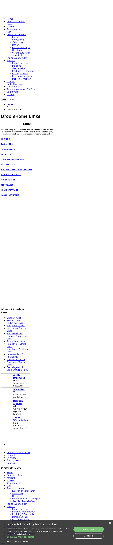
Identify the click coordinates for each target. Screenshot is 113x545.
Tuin (9, 32)
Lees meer (29, 534)
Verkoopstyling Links (17, 370)
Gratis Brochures (15, 84)
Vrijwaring (11, 457)
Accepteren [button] (88, 529)
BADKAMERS (7, 144)
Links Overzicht (14, 317)
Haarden (11, 81)
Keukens (11, 24)
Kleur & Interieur (20, 63)
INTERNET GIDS (8, 164)
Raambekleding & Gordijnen (21, 48)
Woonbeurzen (14, 29)
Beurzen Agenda (18, 402)
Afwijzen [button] (88, 536)
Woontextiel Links (16, 341)
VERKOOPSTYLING (9, 190)
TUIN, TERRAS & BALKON (12, 159)
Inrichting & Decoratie (23, 71)
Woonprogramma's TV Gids (21, 89)
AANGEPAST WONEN (10, 195)
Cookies (11, 463)
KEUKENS (5, 139)
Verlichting (17, 42)
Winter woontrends (16, 34)
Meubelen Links (14, 333)
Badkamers (12, 92)
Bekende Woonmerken (19, 67)
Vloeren (10, 26)
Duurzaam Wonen (16, 21)
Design (15, 45)
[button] (39, 537)
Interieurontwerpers (22, 76)
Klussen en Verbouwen (18, 38)
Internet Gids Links (16, 359)
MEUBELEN (6, 154)
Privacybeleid (13, 460)
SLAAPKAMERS (8, 149)
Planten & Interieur (21, 79)
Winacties (19, 389)
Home (10, 19)
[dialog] (56, 532)
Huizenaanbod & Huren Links (15, 355)
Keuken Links (13, 320)
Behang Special (20, 73)
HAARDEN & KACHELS (11, 175)
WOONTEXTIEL (8, 180)
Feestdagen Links (16, 367)
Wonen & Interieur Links (18, 452)
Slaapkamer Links (16, 325)
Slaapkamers (13, 86)
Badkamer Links (15, 323)
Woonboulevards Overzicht (21, 54)
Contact (11, 455)
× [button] (110, 523)
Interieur (11, 60)
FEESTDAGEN (7, 185)
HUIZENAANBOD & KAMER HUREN (16, 170)
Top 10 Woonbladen (17, 58)
